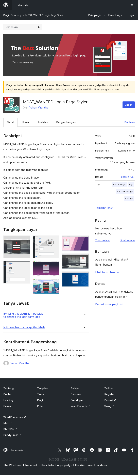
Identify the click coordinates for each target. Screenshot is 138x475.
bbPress (10, 429)
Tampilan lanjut (104, 207)
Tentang (8, 388)
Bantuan (129, 122)
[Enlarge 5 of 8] (55, 283)
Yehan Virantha (38, 107)
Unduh (128, 104)
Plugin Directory (12, 15)
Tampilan (42, 388)
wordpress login (125, 191)
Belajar (75, 388)
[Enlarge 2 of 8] (25, 265)
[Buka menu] (132, 5)
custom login (119, 184)
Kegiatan (109, 394)
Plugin (40, 400)
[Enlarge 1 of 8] (25, 240)
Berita (7, 394)
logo (131, 184)
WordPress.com (14, 417)
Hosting (8, 400)
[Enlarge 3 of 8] (55, 240)
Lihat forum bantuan (107, 272)
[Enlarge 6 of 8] (84, 240)
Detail (10, 122)
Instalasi (43, 122)
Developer (77, 400)
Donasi (110, 400)
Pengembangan (66, 122)
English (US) (128, 176)
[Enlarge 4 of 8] (55, 265)
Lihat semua (127, 240)
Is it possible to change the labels (24, 327)
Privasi (7, 406)
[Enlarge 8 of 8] (84, 276)
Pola (40, 406)
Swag (109, 406)
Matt (8, 423)
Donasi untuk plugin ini (109, 304)
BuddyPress (12, 435)
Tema (40, 394)
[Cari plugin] (39, 27)
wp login (129, 198)
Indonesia (17, 450)
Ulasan (26, 122)
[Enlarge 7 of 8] (84, 258)
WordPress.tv (81, 406)
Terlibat (109, 388)
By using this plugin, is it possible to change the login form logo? (23, 315)
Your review (102, 240)
